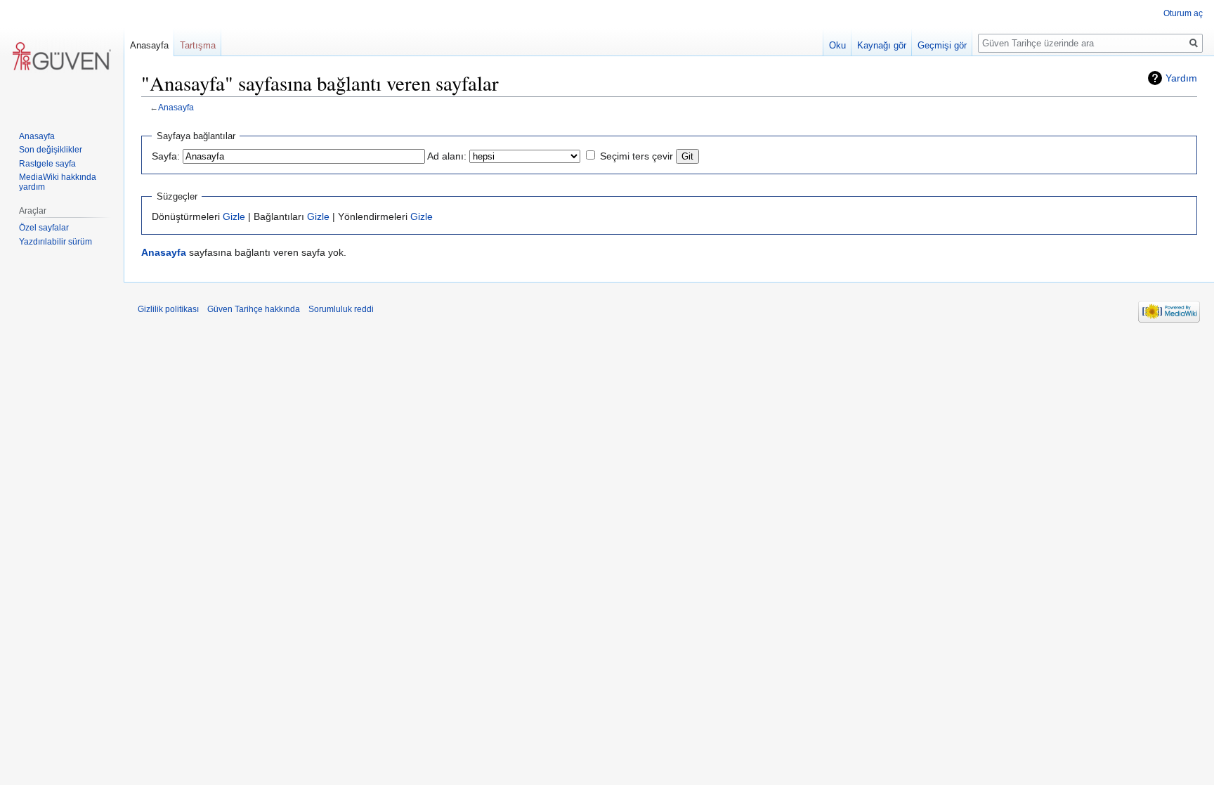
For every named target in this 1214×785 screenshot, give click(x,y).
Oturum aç (1183, 13)
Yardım (1181, 78)
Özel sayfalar (44, 228)
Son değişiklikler (50, 150)
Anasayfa (176, 107)
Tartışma (198, 45)
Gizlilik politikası (168, 309)
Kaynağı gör (881, 45)
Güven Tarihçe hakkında (253, 309)
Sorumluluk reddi (341, 309)
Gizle (234, 216)
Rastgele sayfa (47, 164)
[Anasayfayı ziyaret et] (62, 56)
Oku (837, 45)
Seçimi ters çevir (636, 156)
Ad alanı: (446, 156)
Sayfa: (166, 156)
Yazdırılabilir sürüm (55, 242)
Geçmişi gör (942, 45)
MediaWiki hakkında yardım (57, 182)
